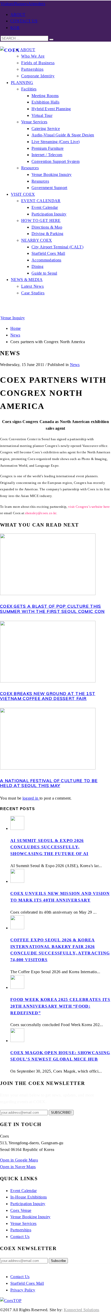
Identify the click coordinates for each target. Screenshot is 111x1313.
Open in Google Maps (19, 1160)
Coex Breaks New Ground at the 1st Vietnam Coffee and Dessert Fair (47, 696)
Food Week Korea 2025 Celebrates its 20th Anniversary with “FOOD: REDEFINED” (60, 1006)
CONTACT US (23, 21)
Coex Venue (20, 1210)
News (75, 364)
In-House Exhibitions (28, 1197)
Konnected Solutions (81, 1310)
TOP (17, 1300)
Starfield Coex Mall (27, 1283)
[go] (51, 39)
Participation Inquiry (27, 1204)
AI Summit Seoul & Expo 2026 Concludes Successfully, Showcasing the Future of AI (49, 847)
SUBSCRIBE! (61, 1112)
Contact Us (19, 1236)
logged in (30, 798)
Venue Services (23, 1223)
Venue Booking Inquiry (30, 1217)
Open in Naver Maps (18, 1167)
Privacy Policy (22, 1290)
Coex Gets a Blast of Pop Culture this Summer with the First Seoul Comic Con (52, 609)
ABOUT (18, 14)
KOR (15, 27)
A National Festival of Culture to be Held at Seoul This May (49, 783)
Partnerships (20, 1230)
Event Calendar (23, 1190)
